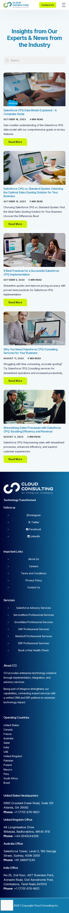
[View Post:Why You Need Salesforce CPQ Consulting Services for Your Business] (35, 328)
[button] (15, 142)
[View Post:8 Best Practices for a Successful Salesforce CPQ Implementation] (35, 250)
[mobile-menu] (63, 5)
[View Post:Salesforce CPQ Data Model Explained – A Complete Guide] (35, 89)
